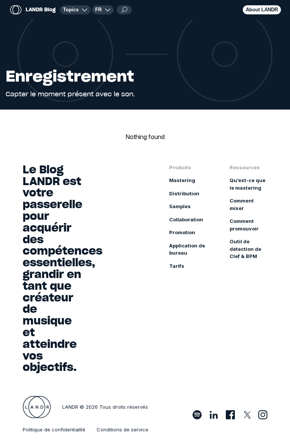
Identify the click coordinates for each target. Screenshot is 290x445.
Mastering (182, 180)
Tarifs (176, 266)
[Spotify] (197, 414)
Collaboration (186, 219)
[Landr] (37, 407)
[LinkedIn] (214, 415)
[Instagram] (262, 414)
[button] (103, 9)
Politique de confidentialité (54, 429)
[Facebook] (230, 414)
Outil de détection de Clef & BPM (245, 248)
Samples (180, 206)
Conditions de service (122, 429)
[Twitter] (246, 414)
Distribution (184, 193)
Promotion (182, 232)
